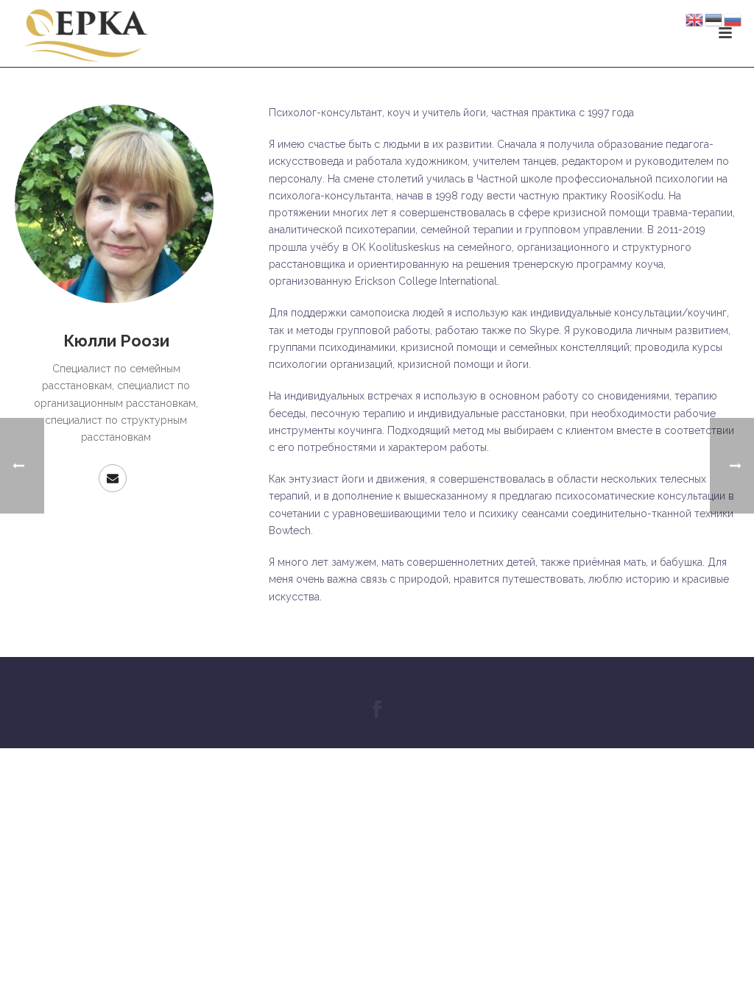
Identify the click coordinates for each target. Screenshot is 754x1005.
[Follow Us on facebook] (377, 710)
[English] (695, 19)
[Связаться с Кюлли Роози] (113, 478)
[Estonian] (714, 19)
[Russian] (733, 19)
